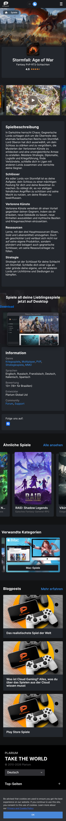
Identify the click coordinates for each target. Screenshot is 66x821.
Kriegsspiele (13, 361)
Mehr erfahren (52, 589)
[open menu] (61, 4)
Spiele (14, 12)
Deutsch (13, 772)
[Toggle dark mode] (32, 4)
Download (7, 306)
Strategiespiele (15, 364)
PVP (38, 361)
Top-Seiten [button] (13, 784)
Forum (9, 403)
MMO (28, 364)
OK (32, 815)
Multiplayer (28, 361)
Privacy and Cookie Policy (20, 808)
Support (19, 403)
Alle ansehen (53, 445)
